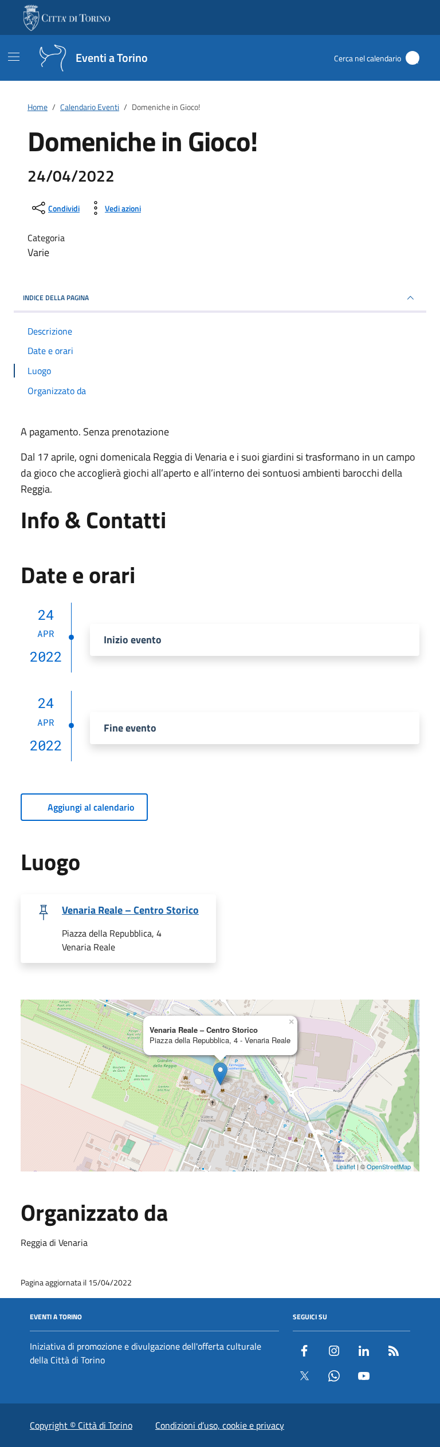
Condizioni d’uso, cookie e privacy (219, 1425)
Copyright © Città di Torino (81, 1425)
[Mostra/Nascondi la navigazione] (14, 57)
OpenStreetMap (389, 1166)
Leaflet (345, 1166)
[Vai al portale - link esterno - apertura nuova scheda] (68, 18)
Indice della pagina (56, 297)
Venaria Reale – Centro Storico (130, 910)
